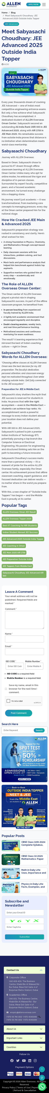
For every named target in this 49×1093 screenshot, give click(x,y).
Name (9, 634)
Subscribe (25, 937)
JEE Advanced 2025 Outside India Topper (23, 539)
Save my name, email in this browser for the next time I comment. (23, 689)
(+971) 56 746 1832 (14, 1017)
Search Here (10, 724)
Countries (11, 1047)
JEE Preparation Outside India (17, 559)
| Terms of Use (23, 1087)
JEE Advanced (11, 24)
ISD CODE (11, 661)
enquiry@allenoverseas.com (23, 1012)
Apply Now (33, 4)
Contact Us (13, 970)
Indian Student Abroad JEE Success (20, 532)
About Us (11, 1029)
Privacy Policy (9, 1087)
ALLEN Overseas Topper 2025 (17, 519)
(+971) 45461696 (30, 1017)
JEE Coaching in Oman (14, 546)
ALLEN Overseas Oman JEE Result (19, 512)
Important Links (14, 1038)
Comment (11, 609)
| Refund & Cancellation (24, 1090)
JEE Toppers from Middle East (17, 566)
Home (4, 12)
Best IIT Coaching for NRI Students (20, 525)
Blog (13, 12)
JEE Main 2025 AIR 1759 (14, 552)
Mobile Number (33, 661)
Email (8, 646)
